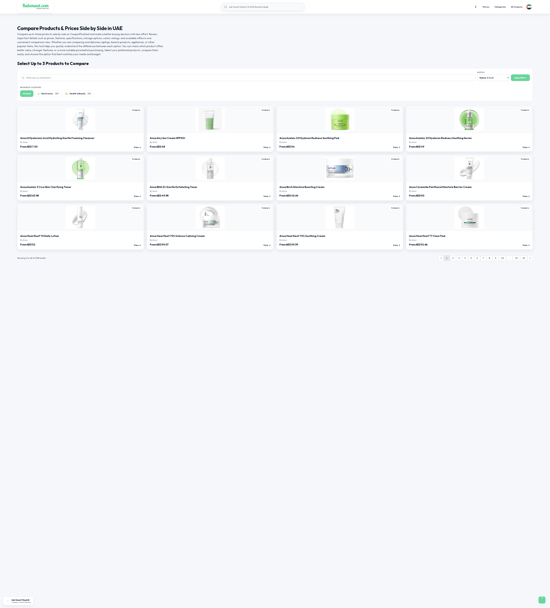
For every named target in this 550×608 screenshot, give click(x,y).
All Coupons (516, 7)
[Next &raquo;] (530, 258)
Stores (486, 7)
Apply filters (520, 77)
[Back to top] (542, 600)
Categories (500, 7)
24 (523, 258)
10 (502, 258)
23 (516, 258)
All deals (27, 93)
